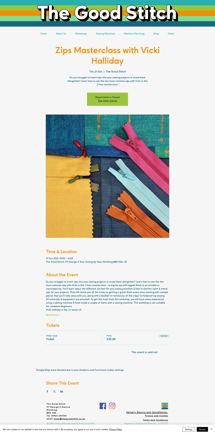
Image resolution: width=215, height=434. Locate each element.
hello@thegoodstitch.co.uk (69, 419)
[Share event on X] (54, 391)
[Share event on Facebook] (47, 391)
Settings (188, 429)
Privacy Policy (115, 429)
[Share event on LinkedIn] (61, 391)
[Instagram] (112, 406)
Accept (202, 429)
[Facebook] (103, 406)
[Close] (211, 429)
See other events (107, 101)
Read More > (53, 315)
